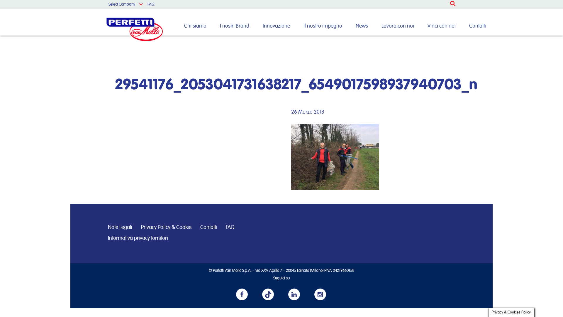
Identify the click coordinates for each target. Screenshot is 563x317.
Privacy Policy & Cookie (166, 227)
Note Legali (120, 227)
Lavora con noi (397, 26)
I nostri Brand (234, 26)
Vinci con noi (442, 26)
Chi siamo (195, 26)
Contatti (477, 26)
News (362, 26)
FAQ (151, 4)
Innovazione (276, 26)
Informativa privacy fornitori (138, 238)
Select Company (121, 4)
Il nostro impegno (322, 26)
